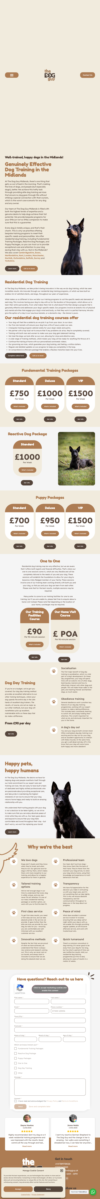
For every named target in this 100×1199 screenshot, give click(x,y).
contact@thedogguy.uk (66, 1170)
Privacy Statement (38, 1194)
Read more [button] (27, 1146)
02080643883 (61, 1167)
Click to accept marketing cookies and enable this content (50, 989)
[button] (61, 1170)
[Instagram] (67, 1178)
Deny (48, 1189)
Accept (18, 1189)
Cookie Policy (25, 1194)
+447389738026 (62, 1164)
